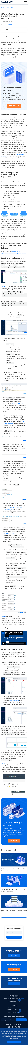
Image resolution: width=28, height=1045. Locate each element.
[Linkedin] (12, 1027)
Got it (14, 1041)
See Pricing (14, 983)
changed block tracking (9, 533)
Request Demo (14, 955)
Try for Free (14, 840)
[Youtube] (19, 1027)
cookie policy (20, 1035)
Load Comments (14, 919)
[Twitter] (16, 1027)
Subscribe (21, 1019)
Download (14, 969)
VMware (13, 7)
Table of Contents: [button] (7, 30)
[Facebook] (9, 1027)
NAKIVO (3, 7)
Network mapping (17, 403)
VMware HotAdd (14, 700)
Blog (8, 7)
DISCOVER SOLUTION (14, 105)
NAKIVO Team (10, 24)
